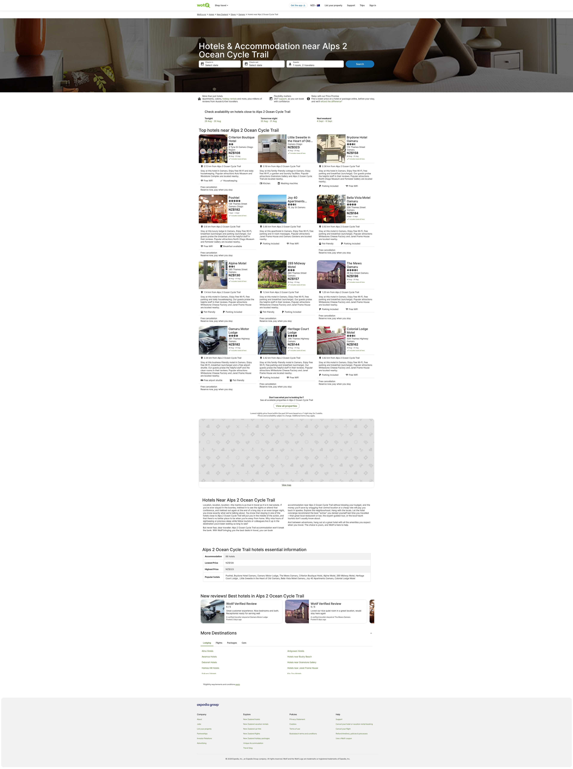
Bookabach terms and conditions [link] (303, 733)
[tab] (207, 643)
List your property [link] (204, 729)
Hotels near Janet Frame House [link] (302, 668)
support (283, 98)
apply (237, 684)
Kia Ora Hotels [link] (294, 673)
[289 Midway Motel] (286, 292)
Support (351, 5)
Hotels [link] (211, 14)
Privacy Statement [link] (297, 719)
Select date (211, 65)
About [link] (199, 719)
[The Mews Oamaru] (345, 292)
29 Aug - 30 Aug (213, 121)
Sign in (372, 5)
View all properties (286, 405)
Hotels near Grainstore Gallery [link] (301, 662)
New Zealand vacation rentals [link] (255, 724)
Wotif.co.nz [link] (201, 14)
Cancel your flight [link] (343, 729)
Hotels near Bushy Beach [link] (299, 656)
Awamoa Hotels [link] (209, 656)
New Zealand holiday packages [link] (256, 738)
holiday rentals (229, 98)
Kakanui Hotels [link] (209, 673)
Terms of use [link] (294, 729)
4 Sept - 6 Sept (324, 121)
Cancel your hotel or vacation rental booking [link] (354, 724)
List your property (333, 5)
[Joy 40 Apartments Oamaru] (286, 227)
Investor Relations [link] (204, 738)
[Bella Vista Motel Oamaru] (345, 227)
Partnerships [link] (202, 733)
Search (360, 64)
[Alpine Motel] (227, 292)
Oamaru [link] (241, 14)
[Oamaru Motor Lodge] (227, 359)
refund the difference (331, 101)
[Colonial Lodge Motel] (345, 359)
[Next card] (374, 611)
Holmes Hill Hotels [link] (210, 668)
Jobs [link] (199, 724)
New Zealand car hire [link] (252, 729)
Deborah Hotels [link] (209, 662)
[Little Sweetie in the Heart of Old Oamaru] (286, 163)
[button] (286, 633)
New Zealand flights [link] (251, 733)
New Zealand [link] (222, 14)
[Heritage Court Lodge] (286, 359)
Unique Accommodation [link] (253, 743)
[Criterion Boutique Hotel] (227, 163)
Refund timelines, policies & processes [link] (352, 733)
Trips (362, 5)
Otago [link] (233, 14)
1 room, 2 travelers (303, 65)
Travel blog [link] (247, 748)
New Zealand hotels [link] (251, 719)
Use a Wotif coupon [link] (344, 738)
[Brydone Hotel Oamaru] (345, 163)
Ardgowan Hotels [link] (295, 651)
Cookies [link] (292, 724)
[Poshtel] (227, 227)
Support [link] (339, 719)
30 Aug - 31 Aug (269, 121)
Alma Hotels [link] (207, 651)
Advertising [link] (201, 743)
